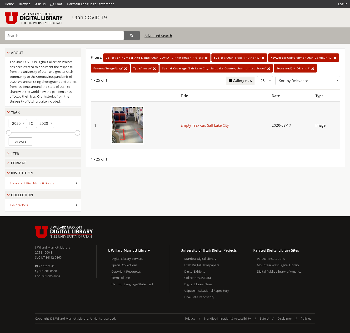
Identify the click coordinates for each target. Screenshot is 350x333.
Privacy (190, 318)
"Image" (143, 68)
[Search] (132, 35)
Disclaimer (284, 318)
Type (15, 153)
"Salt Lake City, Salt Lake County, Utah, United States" (214, 68)
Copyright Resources (126, 271)
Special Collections (124, 265)
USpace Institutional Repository (206, 290)
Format (18, 163)
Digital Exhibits (194, 271)
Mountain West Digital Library (278, 265)
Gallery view (242, 80)
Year (15, 112)
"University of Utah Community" (302, 57)
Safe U (264, 318)
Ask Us (40, 4)
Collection (22, 195)
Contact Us (46, 266)
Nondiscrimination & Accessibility (227, 318)
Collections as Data (197, 278)
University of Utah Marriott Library (31, 183)
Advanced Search (158, 35)
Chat (58, 4)
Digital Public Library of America (279, 271)
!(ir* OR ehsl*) (293, 68)
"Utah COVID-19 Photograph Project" (155, 57)
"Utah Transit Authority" (238, 57)
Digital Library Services (127, 258)
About (17, 52)
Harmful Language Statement (90, 4)
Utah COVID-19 (89, 17)
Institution (22, 173)
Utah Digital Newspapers (201, 265)
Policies (306, 318)
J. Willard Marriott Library (52, 247)
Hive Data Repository (199, 297)
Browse (24, 4)
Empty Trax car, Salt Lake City (205, 125)
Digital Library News (198, 284)
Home (9, 4)
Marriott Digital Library (200, 258)
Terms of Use (120, 278)
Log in (343, 4)
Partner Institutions (271, 258)
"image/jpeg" (108, 68)
